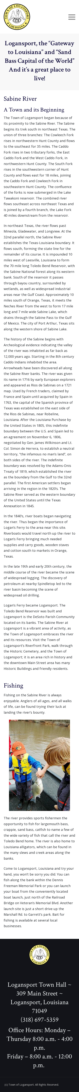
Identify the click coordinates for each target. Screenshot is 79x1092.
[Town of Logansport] (17, 17)
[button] (71, 17)
